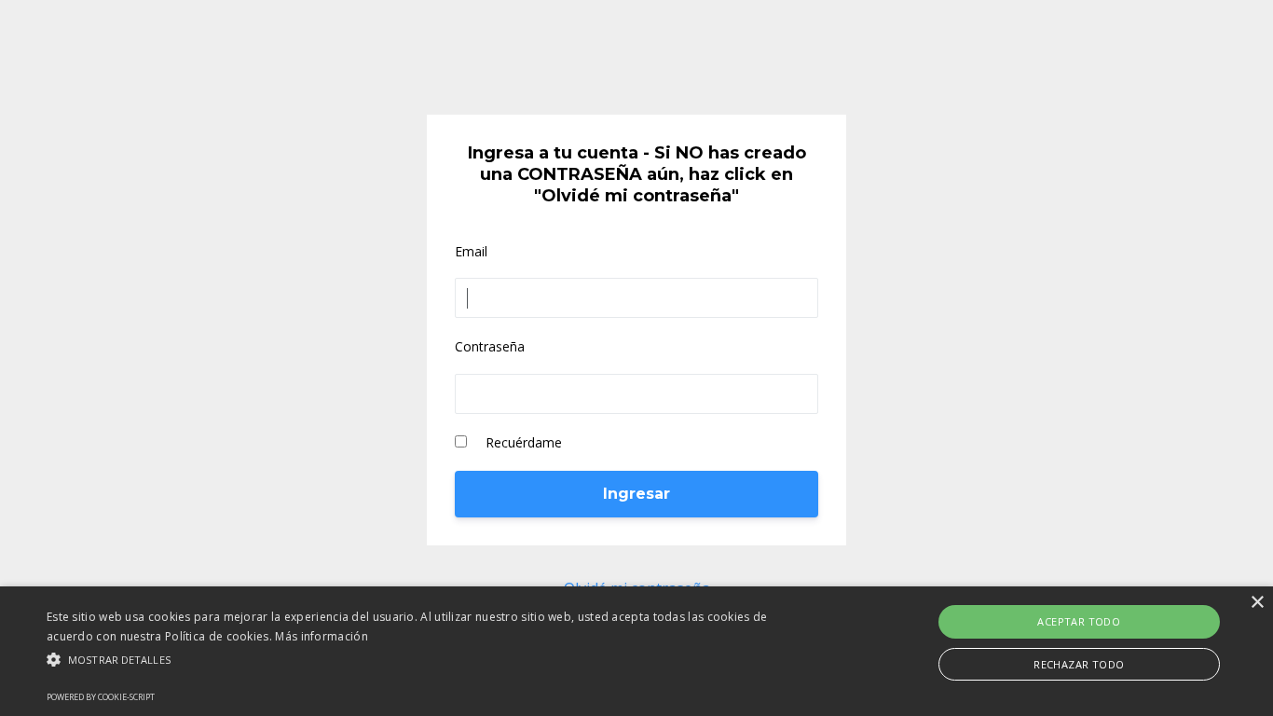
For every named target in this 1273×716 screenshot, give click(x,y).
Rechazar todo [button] (1078, 664)
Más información (321, 636)
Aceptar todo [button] (1078, 621)
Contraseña (490, 346)
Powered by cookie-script (101, 697)
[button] (430, 659)
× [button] (1257, 603)
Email (471, 251)
